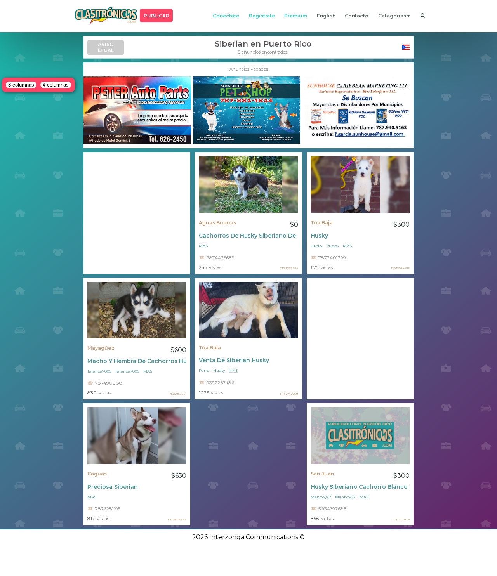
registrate (262, 16)
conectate (226, 16)
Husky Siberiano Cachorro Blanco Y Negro (360, 486)
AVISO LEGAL (106, 47)
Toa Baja (322, 223)
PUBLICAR (156, 16)
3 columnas (21, 85)
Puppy (332, 245)
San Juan (322, 474)
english (326, 16)
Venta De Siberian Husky (234, 360)
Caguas (97, 474)
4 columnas (56, 85)
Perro (204, 370)
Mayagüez (101, 348)
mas (203, 245)
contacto (356, 16)
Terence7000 (99, 371)
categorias (392, 16)
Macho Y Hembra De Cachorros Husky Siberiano (136, 360)
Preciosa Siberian (112, 486)
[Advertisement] (136, 213)
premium (295, 16)
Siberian (231, 44)
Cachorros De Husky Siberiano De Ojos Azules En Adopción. (248, 235)
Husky (319, 235)
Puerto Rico (287, 44)
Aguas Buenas (217, 223)
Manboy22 (321, 497)
